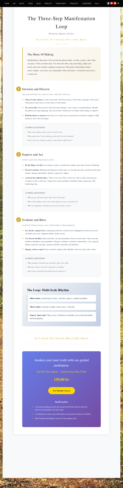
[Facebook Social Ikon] (108, 3)
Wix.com (36, 483)
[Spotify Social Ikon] (118, 3)
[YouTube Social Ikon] (111, 3)
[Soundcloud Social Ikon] (115, 3)
